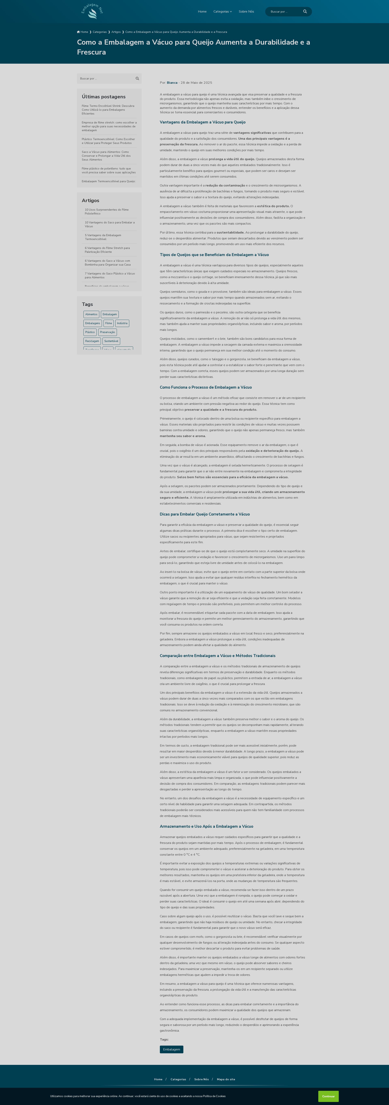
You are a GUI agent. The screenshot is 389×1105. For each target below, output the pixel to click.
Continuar (328, 1096)
